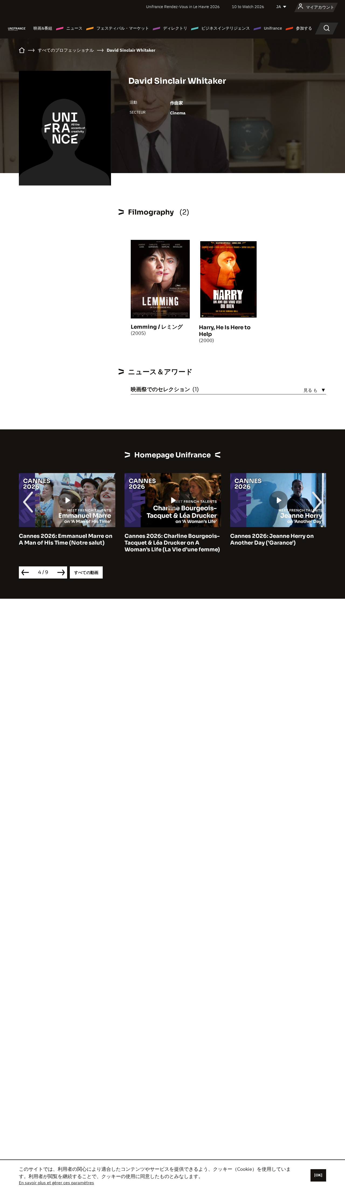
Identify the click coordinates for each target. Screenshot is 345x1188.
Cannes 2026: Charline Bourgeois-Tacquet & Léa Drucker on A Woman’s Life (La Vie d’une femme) (172, 543)
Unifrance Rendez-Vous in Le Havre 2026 (183, 6)
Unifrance (273, 28)
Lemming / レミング (157, 327)
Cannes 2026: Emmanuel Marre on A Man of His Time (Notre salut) (65, 539)
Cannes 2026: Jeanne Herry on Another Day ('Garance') (272, 539)
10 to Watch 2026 (248, 6)
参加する (304, 28)
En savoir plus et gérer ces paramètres (56, 1182)
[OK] (318, 1175)
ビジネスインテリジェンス (225, 28)
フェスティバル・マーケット (122, 28)
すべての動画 (86, 572)
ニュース (74, 28)
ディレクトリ (175, 28)
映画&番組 (42, 28)
